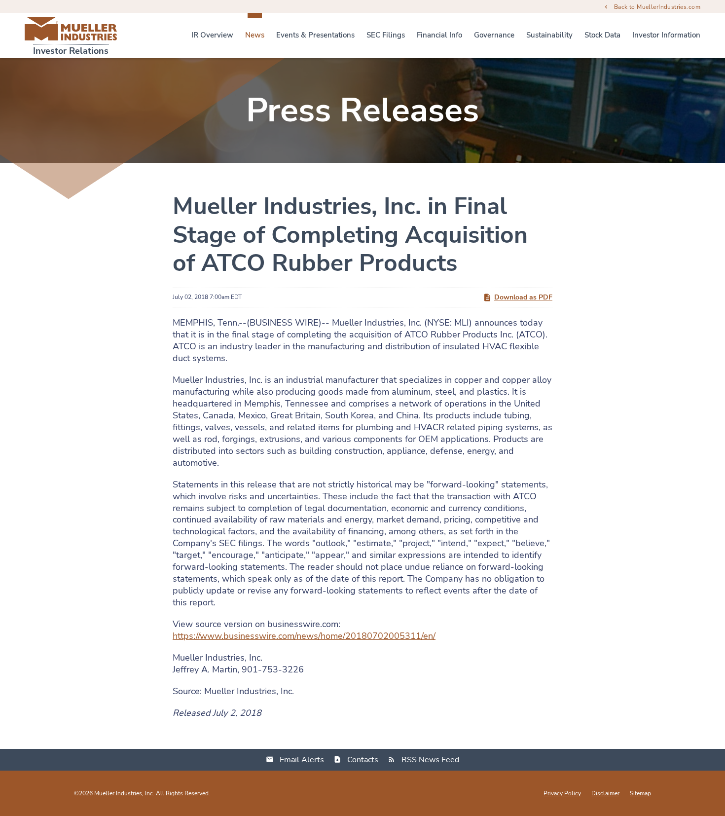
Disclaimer (605, 793)
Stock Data (602, 35)
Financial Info (439, 35)
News (254, 35)
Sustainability (549, 35)
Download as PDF (523, 297)
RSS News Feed (430, 759)
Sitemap (640, 793)
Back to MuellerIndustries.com (657, 6)
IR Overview (212, 35)
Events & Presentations (315, 35)
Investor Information (666, 35)
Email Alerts (302, 759)
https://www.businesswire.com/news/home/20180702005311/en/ (304, 636)
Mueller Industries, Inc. (124, 793)
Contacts (362, 759)
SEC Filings (385, 35)
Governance (494, 35)
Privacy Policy (562, 793)
